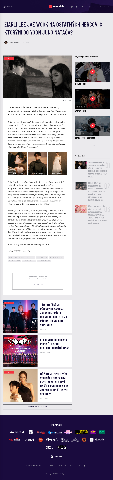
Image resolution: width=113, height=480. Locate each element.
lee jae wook (44, 261)
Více (93, 145)
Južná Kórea (29, 261)
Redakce (49, 466)
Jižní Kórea (14, 261)
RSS (71, 466)
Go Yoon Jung (56, 257)
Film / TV (9, 58)
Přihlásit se (37, 284)
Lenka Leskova (14, 42)
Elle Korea (42, 257)
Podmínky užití (33, 466)
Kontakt (62, 466)
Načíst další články (37, 407)
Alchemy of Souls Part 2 (21, 257)
